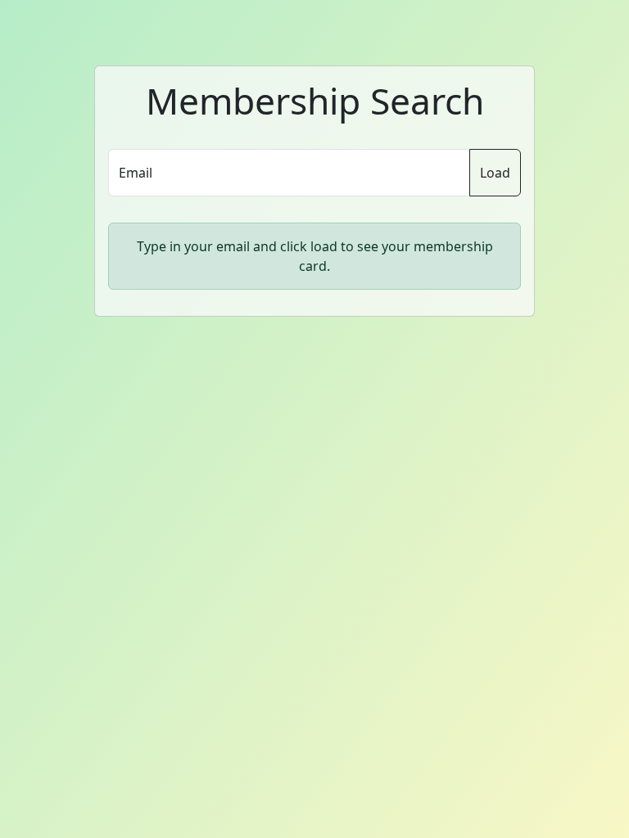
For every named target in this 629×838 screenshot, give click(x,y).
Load (495, 173)
